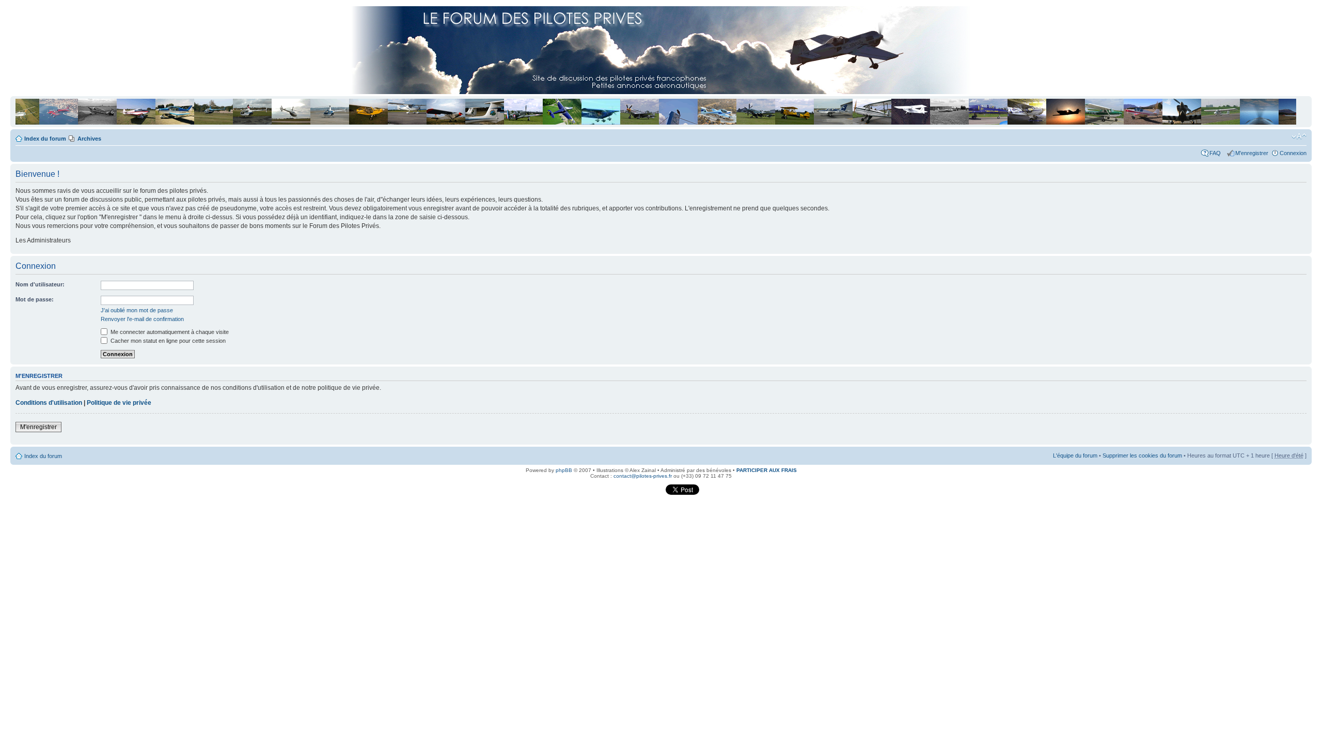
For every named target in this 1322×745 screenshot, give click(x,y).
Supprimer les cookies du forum (1142, 455)
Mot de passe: (34, 299)
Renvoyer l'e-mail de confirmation (142, 319)
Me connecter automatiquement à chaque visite (169, 332)
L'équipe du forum (1075, 455)
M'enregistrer (1251, 153)
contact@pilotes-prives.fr (642, 476)
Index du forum (45, 138)
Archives (89, 138)
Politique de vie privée (119, 402)
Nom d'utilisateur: (40, 284)
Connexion (1293, 153)
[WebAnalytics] (644, 493)
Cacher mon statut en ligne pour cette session (167, 341)
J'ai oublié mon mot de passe (137, 310)
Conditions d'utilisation (48, 402)
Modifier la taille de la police (1299, 136)
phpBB (564, 470)
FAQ (1216, 153)
